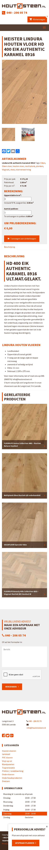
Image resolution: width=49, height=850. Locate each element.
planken (39, 166)
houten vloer (18, 166)
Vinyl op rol (7, 761)
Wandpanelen (8, 764)
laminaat (6, 754)
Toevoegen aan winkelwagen (23, 238)
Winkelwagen (40, 18)
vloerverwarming (23, 169)
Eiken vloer (7, 166)
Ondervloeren (8, 774)
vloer (12, 169)
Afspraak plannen (24, 843)
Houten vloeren (9, 751)
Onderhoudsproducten (12, 778)
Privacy (5, 843)
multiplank (30, 166)
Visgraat (5, 169)
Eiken (42, 163)
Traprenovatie (8, 767)
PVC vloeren (7, 757)
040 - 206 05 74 (17, 13)
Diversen (6, 781)
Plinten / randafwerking (12, 771)
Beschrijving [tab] (9, 247)
